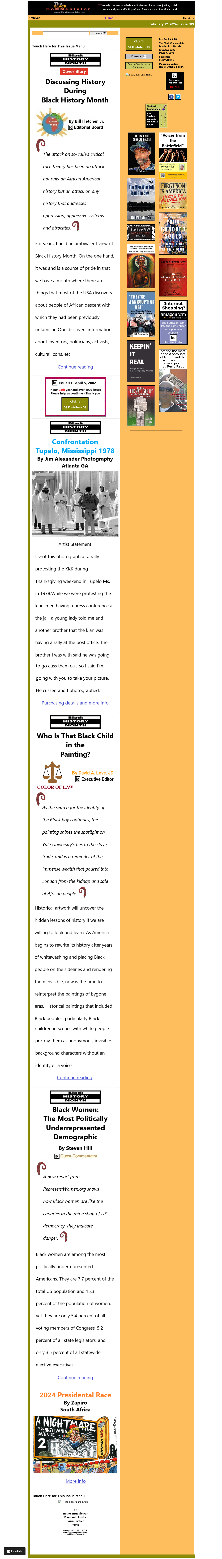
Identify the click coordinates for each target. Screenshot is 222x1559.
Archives (34, 17)
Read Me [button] (16, 1551)
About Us (188, 18)
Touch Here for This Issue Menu (58, 46)
